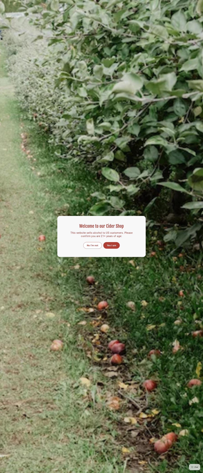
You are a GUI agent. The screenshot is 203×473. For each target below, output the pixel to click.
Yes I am (111, 245)
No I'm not (92, 245)
